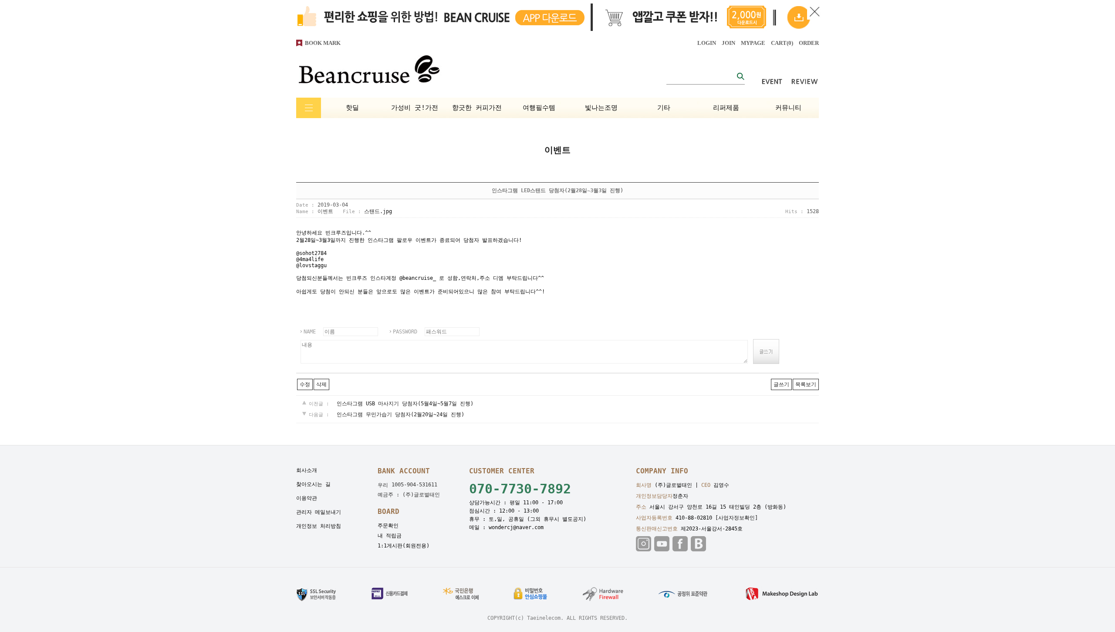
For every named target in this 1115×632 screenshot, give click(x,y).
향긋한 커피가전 (477, 108)
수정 (305, 384)
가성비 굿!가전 (414, 108)
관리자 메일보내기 (318, 512)
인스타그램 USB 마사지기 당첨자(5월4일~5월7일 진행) (405, 404)
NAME (310, 332)
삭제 (321, 384)
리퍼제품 (726, 108)
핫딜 (352, 108)
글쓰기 (781, 384)
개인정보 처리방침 (318, 526)
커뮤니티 (788, 108)
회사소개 (306, 470)
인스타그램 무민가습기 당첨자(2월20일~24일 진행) (400, 414)
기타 (663, 108)
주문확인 (388, 526)
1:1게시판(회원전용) (403, 546)
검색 (740, 76)
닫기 (814, 12)
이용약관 (306, 498)
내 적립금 (390, 536)
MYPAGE (753, 43)
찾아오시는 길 (313, 484)
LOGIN (706, 43)
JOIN (728, 43)
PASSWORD (405, 332)
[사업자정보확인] (736, 518)
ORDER (809, 43)
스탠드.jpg (378, 211)
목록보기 (805, 384)
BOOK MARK (323, 43)
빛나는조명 (601, 108)
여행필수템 (539, 108)
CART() (782, 43)
